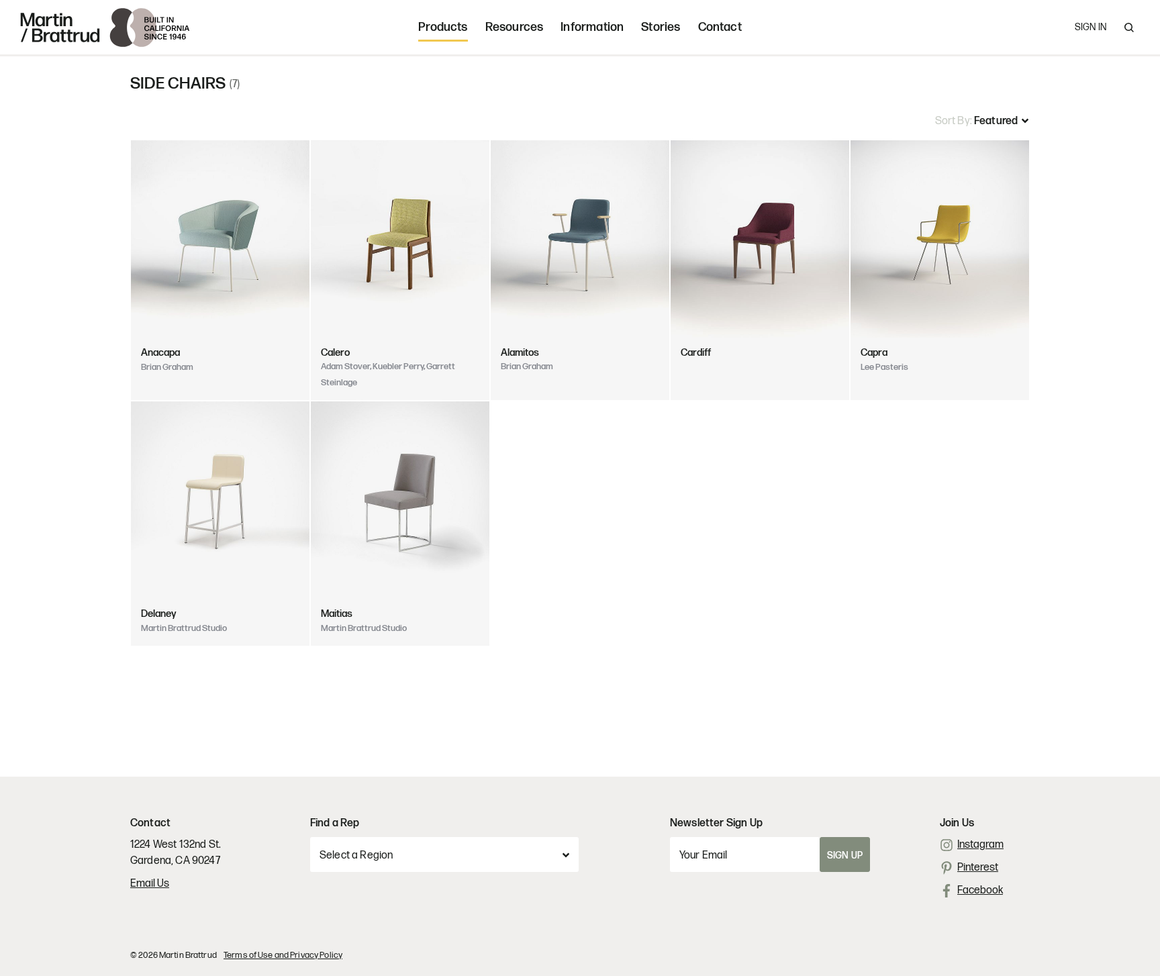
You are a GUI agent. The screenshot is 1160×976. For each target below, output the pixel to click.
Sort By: (954, 121)
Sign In (1090, 27)
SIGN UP (845, 855)
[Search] (1129, 27)
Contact (720, 27)
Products (442, 27)
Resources (514, 27)
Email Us (149, 883)
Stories (660, 27)
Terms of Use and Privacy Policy (283, 955)
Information (592, 27)
